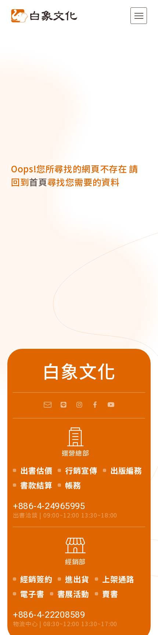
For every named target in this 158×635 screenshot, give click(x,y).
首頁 (38, 181)
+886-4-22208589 (49, 615)
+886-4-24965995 (49, 506)
